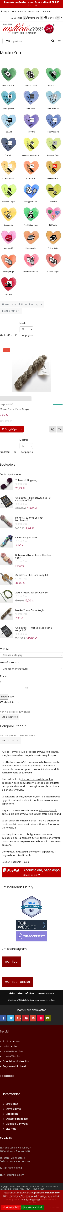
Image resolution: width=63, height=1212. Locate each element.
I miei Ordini (10, 1046)
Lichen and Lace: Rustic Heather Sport (33, 556)
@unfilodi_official (17, 982)
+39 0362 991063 (12, 1168)
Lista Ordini (33, 11)
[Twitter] (10, 1018)
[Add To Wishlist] (60, 429)
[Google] (18, 1018)
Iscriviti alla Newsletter (31, 1010)
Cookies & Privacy (17, 1124)
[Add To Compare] (52, 429)
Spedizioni (12, 1114)
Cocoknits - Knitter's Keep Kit (31, 575)
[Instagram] (33, 1018)
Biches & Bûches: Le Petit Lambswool (29, 519)
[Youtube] (40, 1018)
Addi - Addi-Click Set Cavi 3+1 (31, 592)
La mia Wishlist (12, 1056)
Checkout (46, 11)
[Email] (48, 1018)
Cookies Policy (11, 1207)
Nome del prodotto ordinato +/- (20, 304)
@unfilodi (11, 962)
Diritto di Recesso (17, 1119)
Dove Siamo (13, 1109)
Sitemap (11, 1129)
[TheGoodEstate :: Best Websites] (31, 930)
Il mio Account (19, 11)
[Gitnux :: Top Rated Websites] (31, 906)
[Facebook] (3, 1018)
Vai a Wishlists (10, 716)
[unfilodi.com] (28, 29)
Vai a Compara (11, 740)
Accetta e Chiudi (32, 1207)
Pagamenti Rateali (14, 1066)
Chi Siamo (12, 1104)
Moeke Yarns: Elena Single (14, 409)
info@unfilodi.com (13, 1174)
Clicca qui (31, 5)
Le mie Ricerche (13, 1051)
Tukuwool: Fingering (26, 480)
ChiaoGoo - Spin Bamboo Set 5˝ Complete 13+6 (33, 499)
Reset (11, 696)
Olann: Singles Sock (26, 537)
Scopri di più (30, 875)
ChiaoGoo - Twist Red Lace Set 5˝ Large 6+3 (34, 629)
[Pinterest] (25, 1018)
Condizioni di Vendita (16, 1061)
